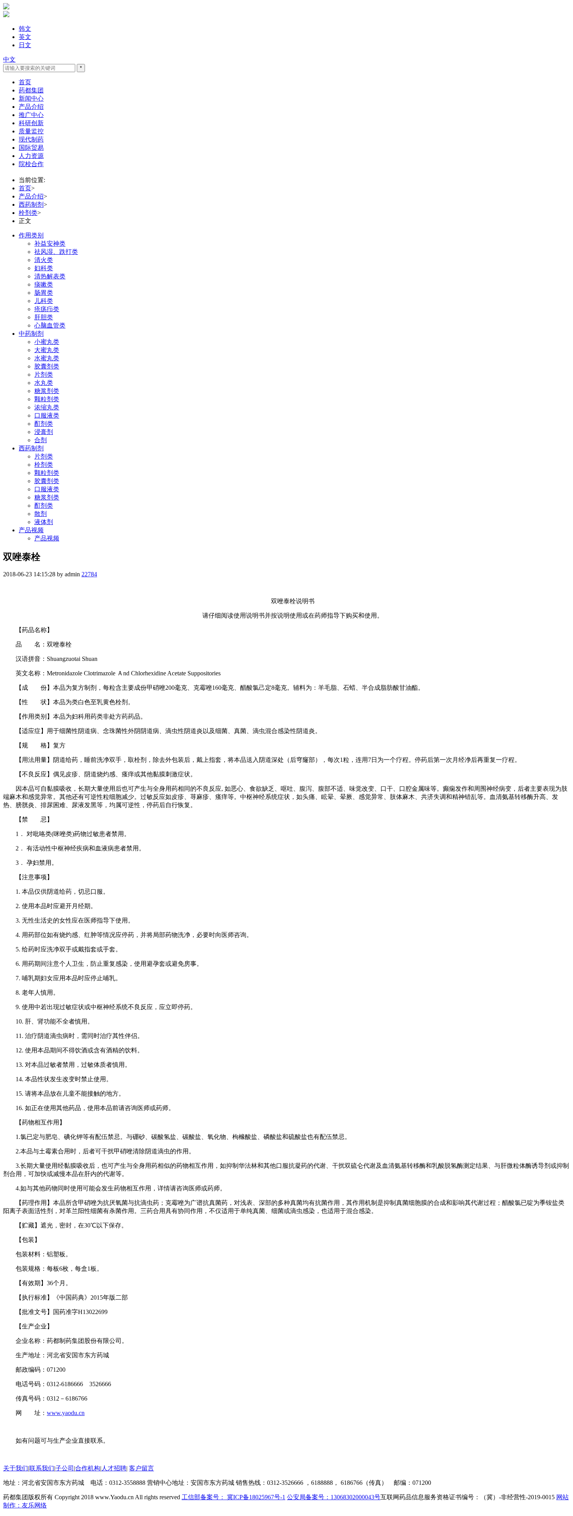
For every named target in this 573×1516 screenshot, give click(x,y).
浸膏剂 (43, 432)
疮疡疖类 (46, 309)
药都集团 (31, 90)
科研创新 (31, 123)
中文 (9, 59)
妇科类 (43, 268)
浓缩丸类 (46, 407)
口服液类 (46, 415)
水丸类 (43, 382)
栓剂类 (28, 212)
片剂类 (43, 374)
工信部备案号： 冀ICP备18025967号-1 (233, 1497)
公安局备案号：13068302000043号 (333, 1497)
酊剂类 (43, 423)
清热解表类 (49, 276)
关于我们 (15, 1468)
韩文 (25, 28)
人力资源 (31, 155)
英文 (25, 37)
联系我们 (41, 1468)
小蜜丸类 (46, 341)
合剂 (40, 440)
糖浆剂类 (46, 391)
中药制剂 (31, 333)
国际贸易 (31, 147)
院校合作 (31, 164)
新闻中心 (31, 98)
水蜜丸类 (46, 358)
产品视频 (31, 530)
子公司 (64, 1468)
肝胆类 (43, 317)
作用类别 (31, 235)
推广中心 (31, 115)
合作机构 (87, 1468)
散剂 (40, 513)
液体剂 (43, 522)
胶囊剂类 (46, 366)
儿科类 (43, 301)
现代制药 (31, 139)
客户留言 (141, 1468)
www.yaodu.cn (66, 1413)
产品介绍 (31, 106)
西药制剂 (31, 204)
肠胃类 (43, 292)
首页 (25, 82)
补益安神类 (49, 243)
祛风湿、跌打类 (56, 251)
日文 (25, 45)
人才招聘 (113, 1468)
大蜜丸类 (46, 350)
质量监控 (31, 131)
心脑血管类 (49, 325)
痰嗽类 (43, 284)
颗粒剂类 (46, 399)
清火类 (43, 260)
